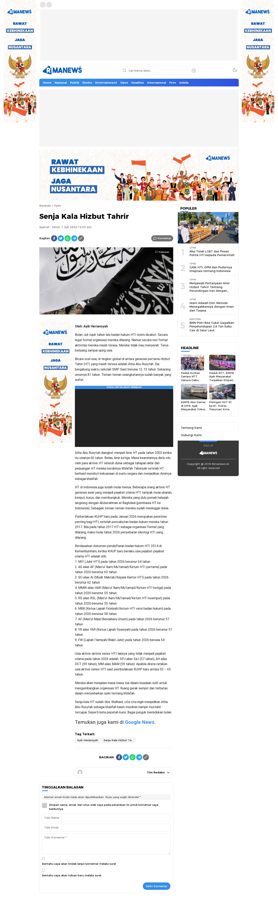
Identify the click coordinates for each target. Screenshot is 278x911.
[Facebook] (54, 238)
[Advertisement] (139, 37)
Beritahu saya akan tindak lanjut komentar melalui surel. (79, 863)
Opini (57, 205)
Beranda (45, 205)
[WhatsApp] (68, 238)
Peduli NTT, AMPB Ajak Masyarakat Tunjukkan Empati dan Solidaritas (221, 378)
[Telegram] (74, 238)
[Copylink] (81, 238)
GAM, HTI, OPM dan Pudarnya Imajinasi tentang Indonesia (210, 269)
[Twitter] (61, 238)
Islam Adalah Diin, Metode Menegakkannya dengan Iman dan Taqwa (211, 306)
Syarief (44, 227)
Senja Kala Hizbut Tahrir (120, 740)
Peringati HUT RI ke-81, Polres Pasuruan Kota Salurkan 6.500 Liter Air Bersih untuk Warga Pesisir (222, 410)
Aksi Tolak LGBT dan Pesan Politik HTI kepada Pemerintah (211, 253)
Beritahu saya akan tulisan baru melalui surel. (72, 875)
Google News (139, 722)
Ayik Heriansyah (87, 740)
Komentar (164, 238)
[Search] (193, 70)
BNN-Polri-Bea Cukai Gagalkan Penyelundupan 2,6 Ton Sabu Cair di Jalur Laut (211, 326)
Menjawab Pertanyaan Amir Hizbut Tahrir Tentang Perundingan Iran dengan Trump (209, 289)
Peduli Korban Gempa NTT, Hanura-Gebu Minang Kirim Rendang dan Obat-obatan (190, 381)
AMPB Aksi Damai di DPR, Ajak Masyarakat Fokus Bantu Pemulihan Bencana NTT (193, 409)
